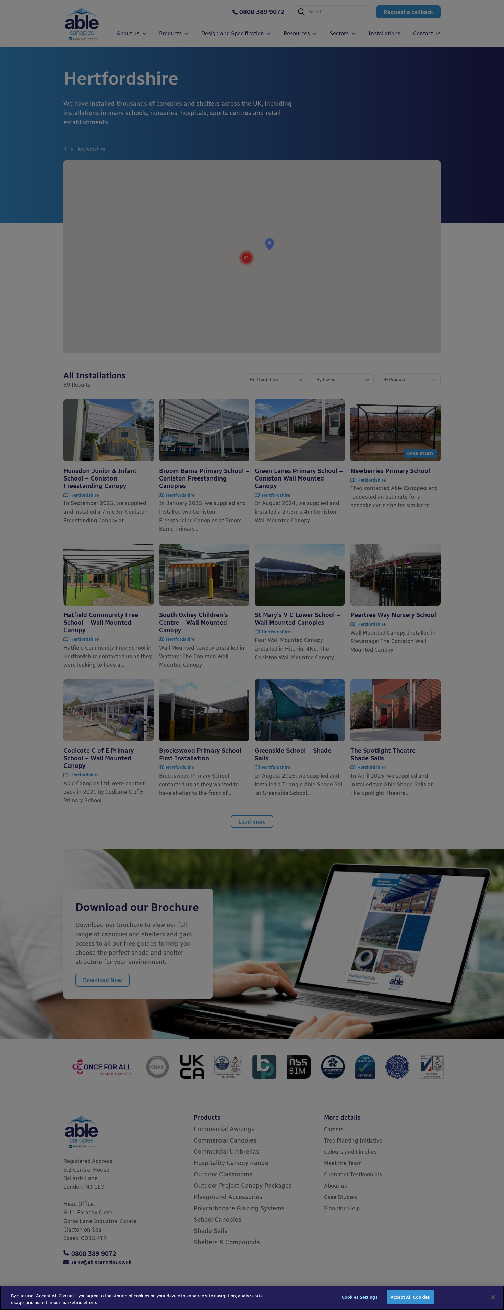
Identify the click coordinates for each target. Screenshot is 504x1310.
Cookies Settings (359, 1297)
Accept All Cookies (410, 1297)
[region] (252, 1298)
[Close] (493, 1297)
